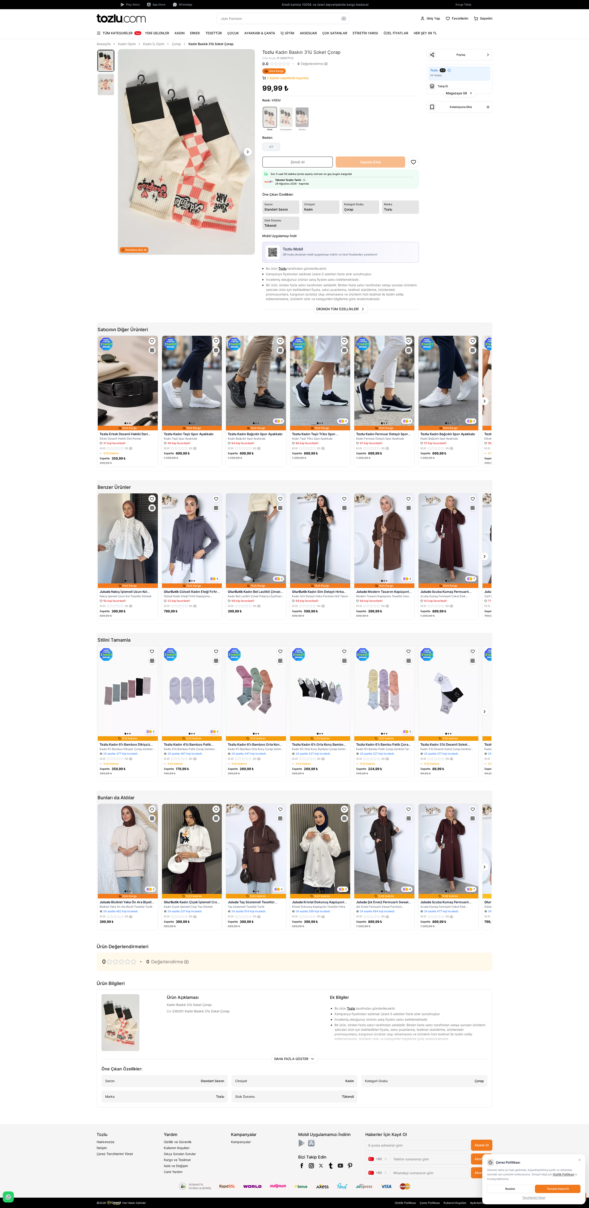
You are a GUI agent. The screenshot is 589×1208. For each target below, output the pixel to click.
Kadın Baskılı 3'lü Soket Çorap (211, 44)
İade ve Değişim (176, 1166)
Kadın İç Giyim (154, 44)
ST (271, 147)
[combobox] (377, 1159)
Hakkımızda (105, 1142)
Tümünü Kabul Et (558, 1189)
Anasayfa (104, 44)
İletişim (102, 1148)
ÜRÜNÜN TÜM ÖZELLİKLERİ (337, 309)
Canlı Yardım (173, 1172)
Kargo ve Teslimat (177, 1160)
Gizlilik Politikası (405, 1203)
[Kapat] (579, 1160)
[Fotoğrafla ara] (343, 18)
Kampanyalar (241, 1142)
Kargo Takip (463, 4)
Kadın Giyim (127, 44)
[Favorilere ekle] (152, 341)
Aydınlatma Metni (481, 1203)
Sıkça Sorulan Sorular (180, 1154)
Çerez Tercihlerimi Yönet (115, 1154)
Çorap (176, 44)
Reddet (510, 1189)
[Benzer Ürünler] (152, 350)
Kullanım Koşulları (176, 1148)
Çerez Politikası (430, 1203)
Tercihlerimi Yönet (533, 1197)
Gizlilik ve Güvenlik (178, 1142)
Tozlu (282, 268)
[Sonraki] (248, 152)
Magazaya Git (456, 93)
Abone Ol (482, 1145)
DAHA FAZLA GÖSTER (291, 1059)
